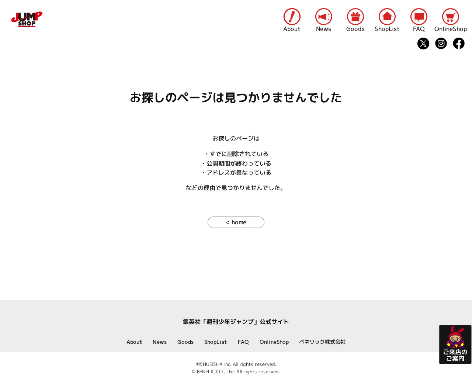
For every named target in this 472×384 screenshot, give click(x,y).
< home (236, 222)
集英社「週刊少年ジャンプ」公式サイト (236, 322)
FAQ (419, 29)
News (323, 29)
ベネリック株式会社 (322, 342)
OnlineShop (451, 29)
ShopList (387, 29)
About (292, 29)
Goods (355, 29)
